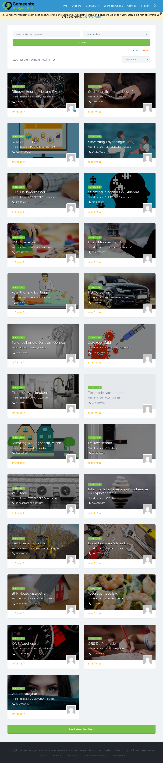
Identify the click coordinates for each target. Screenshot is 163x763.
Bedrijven (91, 5)
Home (64, 5)
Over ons (76, 5)
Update (81, 42)
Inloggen (144, 5)
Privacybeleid (119, 755)
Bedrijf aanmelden (113, 5)
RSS (147, 50)
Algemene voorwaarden (94, 755)
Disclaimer (71, 755)
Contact (131, 5)
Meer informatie (91, 16)
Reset (138, 50)
